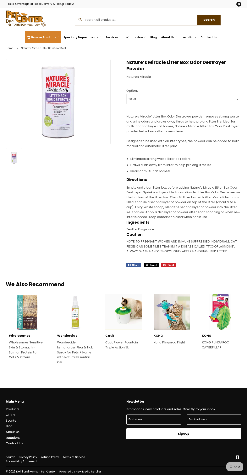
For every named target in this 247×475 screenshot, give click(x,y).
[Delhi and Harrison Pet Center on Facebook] (237, 457)
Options (132, 90)
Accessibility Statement (21, 461)
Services (112, 37)
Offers (10, 415)
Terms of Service (74, 457)
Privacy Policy (28, 457)
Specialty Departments (81, 37)
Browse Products (44, 37)
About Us (168, 37)
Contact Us (208, 37)
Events (11, 420)
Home (10, 48)
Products (12, 409)
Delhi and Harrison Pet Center (36, 471)
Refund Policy (50, 457)
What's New (135, 37)
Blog (153, 37)
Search (212, 20)
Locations (189, 37)
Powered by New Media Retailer (80, 471)
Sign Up (183, 434)
